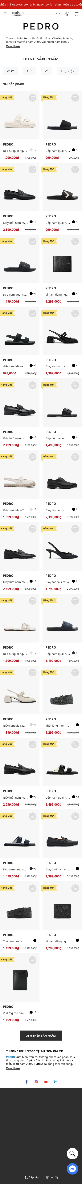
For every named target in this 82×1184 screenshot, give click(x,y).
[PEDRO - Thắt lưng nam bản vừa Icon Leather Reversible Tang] (62, 690)
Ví (46, 71)
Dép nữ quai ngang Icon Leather (24, 654)
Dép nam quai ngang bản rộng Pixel (26, 294)
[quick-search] (72, 1153)
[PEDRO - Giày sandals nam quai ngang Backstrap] (19, 331)
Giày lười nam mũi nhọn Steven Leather (28, 582)
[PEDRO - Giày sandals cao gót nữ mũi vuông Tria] (62, 331)
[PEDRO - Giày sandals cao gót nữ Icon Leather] (62, 546)
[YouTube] (46, 1082)
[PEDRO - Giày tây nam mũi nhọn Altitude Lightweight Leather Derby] (62, 474)
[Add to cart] (32, 98)
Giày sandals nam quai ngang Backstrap (29, 366)
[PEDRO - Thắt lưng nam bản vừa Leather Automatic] (19, 905)
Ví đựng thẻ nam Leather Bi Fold (23, 1013)
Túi (29, 71)
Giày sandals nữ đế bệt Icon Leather (26, 510)
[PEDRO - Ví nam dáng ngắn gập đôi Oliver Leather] (62, 259)
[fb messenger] (72, 1168)
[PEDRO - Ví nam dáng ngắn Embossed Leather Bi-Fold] (62, 905)
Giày (10, 71)
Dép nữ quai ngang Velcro (20, 151)
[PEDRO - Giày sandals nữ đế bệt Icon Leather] (19, 474)
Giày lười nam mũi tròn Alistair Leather (28, 223)
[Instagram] (36, 1082)
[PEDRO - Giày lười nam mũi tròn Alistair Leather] (19, 187)
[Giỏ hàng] (76, 14)
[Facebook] (26, 1082)
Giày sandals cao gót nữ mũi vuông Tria (28, 725)
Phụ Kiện (68, 71)
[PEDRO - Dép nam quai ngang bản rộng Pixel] (19, 259)
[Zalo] (56, 1082)
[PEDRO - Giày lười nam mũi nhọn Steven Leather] (19, 546)
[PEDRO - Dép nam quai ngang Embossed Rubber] (62, 187)
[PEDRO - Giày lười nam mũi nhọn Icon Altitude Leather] (19, 402)
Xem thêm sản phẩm (41, 1035)
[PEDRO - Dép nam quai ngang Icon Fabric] (62, 115)
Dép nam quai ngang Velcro (63, 797)
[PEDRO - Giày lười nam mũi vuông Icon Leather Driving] (62, 833)
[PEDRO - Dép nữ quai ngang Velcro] (19, 115)
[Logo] (18, 13)
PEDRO (8, 144)
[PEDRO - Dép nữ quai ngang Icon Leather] (19, 618)
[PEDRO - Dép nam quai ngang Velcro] (62, 762)
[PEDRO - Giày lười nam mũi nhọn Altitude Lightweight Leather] (19, 762)
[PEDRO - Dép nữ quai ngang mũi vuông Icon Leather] (62, 402)
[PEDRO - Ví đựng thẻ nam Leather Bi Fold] (19, 977)
